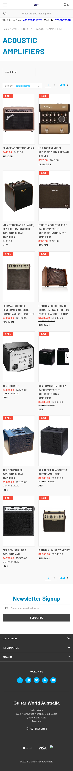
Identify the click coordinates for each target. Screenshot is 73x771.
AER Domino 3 (11, 386)
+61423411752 (32, 20)
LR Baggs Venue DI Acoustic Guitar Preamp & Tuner (53, 152)
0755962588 (63, 20)
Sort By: (9, 85)
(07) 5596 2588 (38, 728)
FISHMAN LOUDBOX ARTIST (54, 550)
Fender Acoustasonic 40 (18, 148)
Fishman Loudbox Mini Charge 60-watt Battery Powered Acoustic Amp (53, 310)
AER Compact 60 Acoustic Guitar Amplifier (13, 474)
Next (63, 85)
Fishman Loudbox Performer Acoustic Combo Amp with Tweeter (19, 310)
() (68, 4)
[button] (19, 72)
